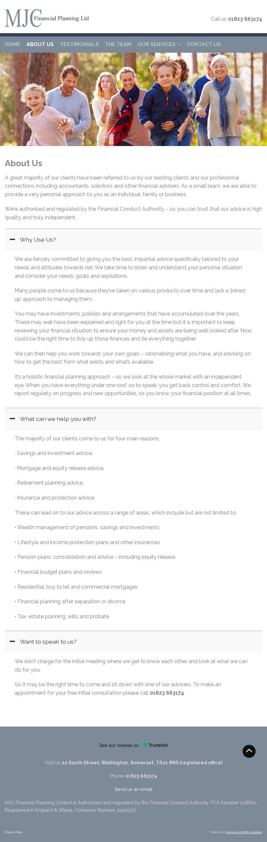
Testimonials (79, 44)
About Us (40, 44)
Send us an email (133, 789)
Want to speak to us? (48, 641)
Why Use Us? (38, 239)
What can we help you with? (58, 418)
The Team (118, 44)
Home (12, 44)
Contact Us (204, 44)
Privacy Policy (14, 832)
